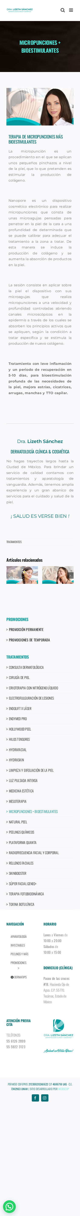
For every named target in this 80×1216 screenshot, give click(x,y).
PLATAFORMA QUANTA (22, 842)
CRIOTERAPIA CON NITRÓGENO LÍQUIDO (33, 687)
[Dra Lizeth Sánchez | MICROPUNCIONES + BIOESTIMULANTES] (40, 107)
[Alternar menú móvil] (71, 10)
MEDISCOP (63, 1089)
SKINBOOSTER (17, 873)
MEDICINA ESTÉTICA (21, 790)
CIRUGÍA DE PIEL (19, 677)
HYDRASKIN (16, 759)
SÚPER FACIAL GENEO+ (23, 883)
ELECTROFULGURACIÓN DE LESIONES (31, 698)
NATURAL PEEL (18, 821)
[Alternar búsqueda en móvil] (63, 10)
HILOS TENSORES (19, 739)
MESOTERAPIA (18, 801)
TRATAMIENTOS (14, 542)
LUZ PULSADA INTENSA (23, 780)
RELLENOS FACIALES (21, 863)
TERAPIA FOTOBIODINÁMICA (26, 893)
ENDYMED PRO (18, 718)
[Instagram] (44, 1098)
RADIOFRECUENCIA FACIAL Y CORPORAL (34, 852)
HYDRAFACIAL (18, 749)
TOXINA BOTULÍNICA (21, 904)
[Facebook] (35, 1098)
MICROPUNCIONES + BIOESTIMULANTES (33, 811)
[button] (9, 575)
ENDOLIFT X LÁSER (20, 708)
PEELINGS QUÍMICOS (21, 832)
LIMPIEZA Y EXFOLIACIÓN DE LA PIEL (31, 770)
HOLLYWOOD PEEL (20, 729)
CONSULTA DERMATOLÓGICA (26, 667)
